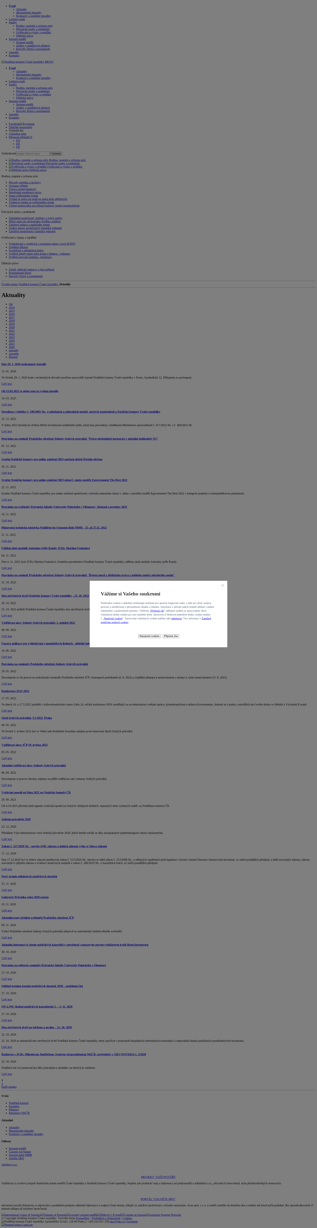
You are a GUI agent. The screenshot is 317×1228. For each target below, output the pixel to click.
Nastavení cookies (113, 618)
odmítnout (176, 618)
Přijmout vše (157, 610)
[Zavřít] (223, 585)
